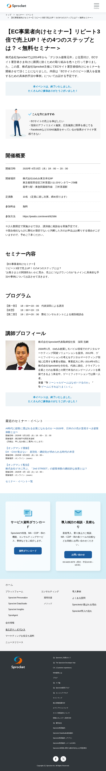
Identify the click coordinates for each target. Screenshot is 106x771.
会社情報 (10, 623)
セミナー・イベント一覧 (19, 481)
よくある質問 (78, 598)
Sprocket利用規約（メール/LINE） (64, 743)
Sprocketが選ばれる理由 (84, 604)
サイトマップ (57, 698)
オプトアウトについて (60, 708)
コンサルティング (50, 591)
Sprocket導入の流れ (82, 611)
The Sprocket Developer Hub (65, 663)
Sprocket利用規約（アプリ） (63, 738)
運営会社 (59, 723)
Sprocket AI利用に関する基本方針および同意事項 (70, 748)
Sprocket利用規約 (59, 728)
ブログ (55, 678)
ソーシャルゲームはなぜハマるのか (68, 382)
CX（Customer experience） (63, 668)
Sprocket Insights (16, 609)
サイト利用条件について (61, 713)
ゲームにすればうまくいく (56, 386)
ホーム (9, 584)
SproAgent (13, 615)
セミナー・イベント (15, 629)
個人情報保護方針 (59, 703)
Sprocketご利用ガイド (63, 657)
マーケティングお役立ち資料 (20, 636)
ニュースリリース (14, 642)
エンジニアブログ (62, 693)
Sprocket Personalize (18, 597)
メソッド (48, 603)
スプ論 (58, 683)
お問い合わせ (78, 554)
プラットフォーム (14, 591)
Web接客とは (57, 673)
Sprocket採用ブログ (62, 688)
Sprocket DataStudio (17, 603)
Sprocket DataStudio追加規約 (63, 733)
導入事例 (76, 591)
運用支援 (48, 597)
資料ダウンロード (28, 551)
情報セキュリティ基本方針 (62, 718)
